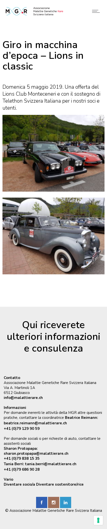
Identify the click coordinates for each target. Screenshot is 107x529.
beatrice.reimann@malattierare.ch (35, 423)
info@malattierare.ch (23, 397)
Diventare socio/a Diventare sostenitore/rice (44, 484)
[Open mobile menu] (97, 11)
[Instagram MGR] (53, 502)
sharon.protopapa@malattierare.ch (36, 453)
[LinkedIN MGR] (65, 502)
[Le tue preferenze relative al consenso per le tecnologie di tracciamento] (98, 520)
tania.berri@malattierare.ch (50, 463)
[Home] (34, 14)
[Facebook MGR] (41, 502)
